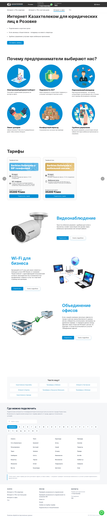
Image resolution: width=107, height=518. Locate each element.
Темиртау (80, 447)
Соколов (79, 443)
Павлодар (80, 439)
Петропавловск (15, 447)
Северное (80, 463)
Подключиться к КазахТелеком (49, 507)
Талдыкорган (59, 463)
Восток (13, 468)
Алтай (34, 463)
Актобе (79, 455)
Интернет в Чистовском (83, 385)
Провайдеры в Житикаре (83, 390)
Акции (41, 502)
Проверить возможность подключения (54, 8)
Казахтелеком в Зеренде (24, 395)
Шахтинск (58, 468)
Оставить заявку (15, 43)
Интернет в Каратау (24, 390)
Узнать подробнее (78, 238)
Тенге (34, 439)
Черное (35, 459)
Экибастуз (80, 459)
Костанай (35, 447)
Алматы (13, 439)
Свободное (14, 455)
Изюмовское (58, 455)
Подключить (62, 238)
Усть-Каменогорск (16, 443)
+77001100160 (43, 6)
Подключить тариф (24, 196)
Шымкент (36, 443)
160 (56, 5)
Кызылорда (36, 468)
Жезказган (14, 463)
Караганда (58, 439)
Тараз (12, 451)
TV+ (70, 10)
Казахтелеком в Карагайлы (24, 385)
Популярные (12, 427)
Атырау (57, 451)
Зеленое (35, 451)
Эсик (78, 468)
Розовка (30, 4)
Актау (57, 443)
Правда (79, 451)
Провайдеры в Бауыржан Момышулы (53, 390)
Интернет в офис (59, 10)
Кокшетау (13, 459)
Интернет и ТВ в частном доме (39, 10)
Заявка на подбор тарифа (47, 505)
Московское (58, 459)
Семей (57, 447)
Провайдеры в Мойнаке (53, 385)
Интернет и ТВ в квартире (15, 10)
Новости (41, 499)
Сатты (35, 455)
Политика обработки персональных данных (19, 515)
